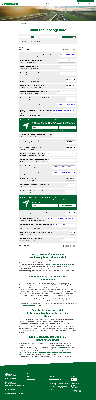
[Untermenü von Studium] (87, 3)
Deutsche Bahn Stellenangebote (60, 264)
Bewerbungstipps (31, 379)
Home (20, 23)
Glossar (29, 376)
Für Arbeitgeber (90, 1)
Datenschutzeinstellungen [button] (55, 379)
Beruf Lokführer (63, 330)
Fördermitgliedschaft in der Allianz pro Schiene (47, 300)
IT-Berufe (29, 354)
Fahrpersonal (68, 351)
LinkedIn (73, 376)
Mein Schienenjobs (81, 1)
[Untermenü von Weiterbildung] (75, 3)
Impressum (51, 373)
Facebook (73, 373)
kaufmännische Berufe (56, 352)
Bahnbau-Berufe (36, 352)
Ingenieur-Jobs (45, 352)
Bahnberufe (63, 347)
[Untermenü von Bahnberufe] (66, 3)
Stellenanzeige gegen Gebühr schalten (32, 305)
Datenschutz (51, 376)
